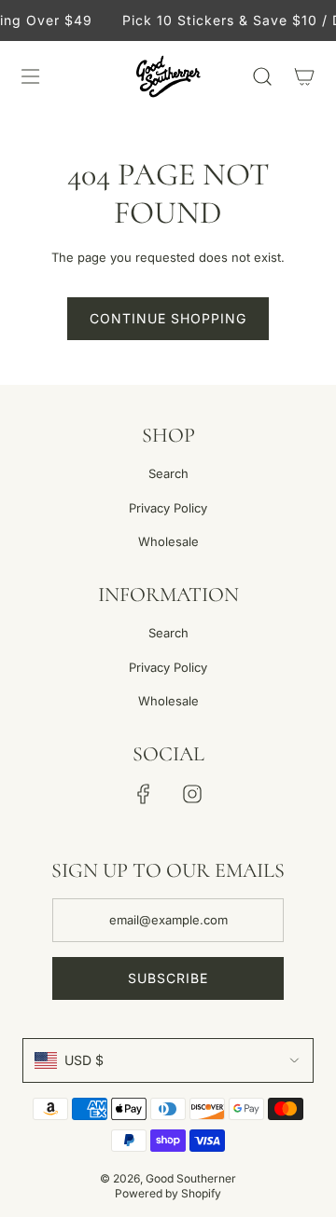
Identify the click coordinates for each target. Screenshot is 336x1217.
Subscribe (168, 978)
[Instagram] (192, 794)
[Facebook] (143, 794)
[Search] (262, 76)
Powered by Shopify (168, 1193)
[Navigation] (29, 76)
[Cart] (304, 76)
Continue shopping (168, 318)
